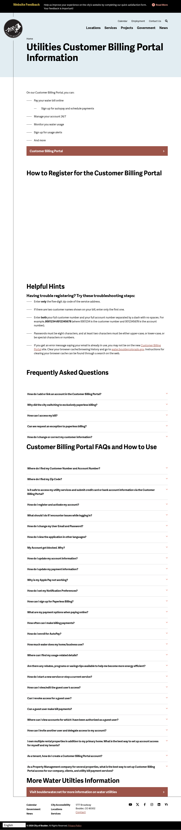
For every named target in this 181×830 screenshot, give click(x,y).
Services (111, 27)
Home (30, 38)
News (163, 27)
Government (146, 27)
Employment (138, 21)
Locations (93, 27)
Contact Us (155, 21)
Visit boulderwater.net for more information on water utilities (73, 792)
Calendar (122, 21)
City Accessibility (60, 804)
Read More (162, 4)
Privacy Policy (74, 825)
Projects (127, 27)
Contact (81, 812)
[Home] (13, 28)
